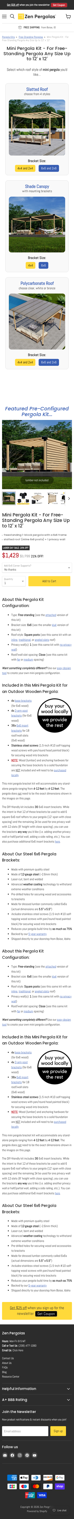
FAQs (5, 1367)
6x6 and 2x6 (49, 168)
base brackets (23, 701)
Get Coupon (59, 5)
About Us (7, 1363)
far (18, 659)
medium (28, 659)
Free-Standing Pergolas (31, 37)
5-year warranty (37, 934)
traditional (25, 640)
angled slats (42, 640)
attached (50, 615)
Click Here (18, 1350)
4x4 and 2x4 (25, 168)
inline (14, 640)
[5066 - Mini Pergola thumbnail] (8, 498)
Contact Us (8, 1358)
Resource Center (10, 1376)
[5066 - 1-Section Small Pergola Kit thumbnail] (52, 498)
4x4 (30, 265)
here (57, 841)
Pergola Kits (8, 37)
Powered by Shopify (37, 1511)
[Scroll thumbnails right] (68, 498)
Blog (4, 1372)
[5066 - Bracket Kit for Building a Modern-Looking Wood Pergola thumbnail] (23, 498)
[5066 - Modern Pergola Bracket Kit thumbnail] (37, 498)
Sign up (58, 1431)
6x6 (43, 265)
